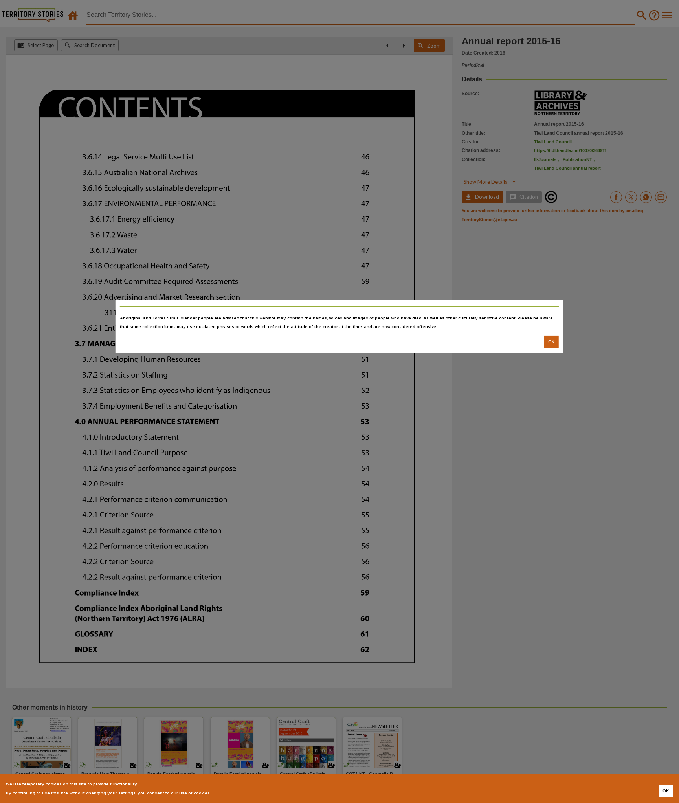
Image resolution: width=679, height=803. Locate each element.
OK (551, 341)
